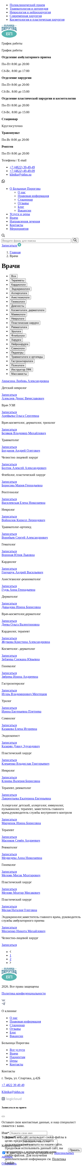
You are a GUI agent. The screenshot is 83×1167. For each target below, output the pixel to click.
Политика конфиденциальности (24, 993)
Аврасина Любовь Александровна (25, 381)
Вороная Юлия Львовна (18, 555)
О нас (22, 192)
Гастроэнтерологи (22, 361)
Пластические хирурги (25, 322)
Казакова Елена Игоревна (19, 729)
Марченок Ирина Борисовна (21, 823)
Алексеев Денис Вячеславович (23, 398)
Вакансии (24, 210)
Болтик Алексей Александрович (24, 468)
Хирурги (16, 339)
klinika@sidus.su (20, 174)
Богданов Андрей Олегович (21, 450)
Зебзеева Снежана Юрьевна (21, 659)
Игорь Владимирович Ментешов (24, 694)
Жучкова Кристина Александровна (26, 642)
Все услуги (17, 1050)
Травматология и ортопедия (29, 8)
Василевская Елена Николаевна (23, 502)
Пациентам (17, 1057)
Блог (21, 207)
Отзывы (23, 203)
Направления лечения (25, 221)
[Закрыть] (3, 1116)
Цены (14, 1060)
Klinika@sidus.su (13, 1092)
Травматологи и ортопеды (27, 356)
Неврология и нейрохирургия (30, 12)
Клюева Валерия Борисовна (21, 781)
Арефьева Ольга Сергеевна (20, 415)
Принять (75, 1150)
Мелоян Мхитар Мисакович (21, 892)
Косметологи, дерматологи (27, 310)
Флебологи (18, 335)
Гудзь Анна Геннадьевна (18, 589)
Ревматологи (19, 327)
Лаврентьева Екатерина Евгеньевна (26, 798)
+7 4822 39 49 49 (13, 1085)
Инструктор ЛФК (21, 369)
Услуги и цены (20, 214)
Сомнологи (18, 348)
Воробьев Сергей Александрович (25, 537)
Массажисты (19, 373)
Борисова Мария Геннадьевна (22, 485)
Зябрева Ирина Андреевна (20, 676)
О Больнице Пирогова (25, 188)
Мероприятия (19, 228)
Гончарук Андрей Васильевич (22, 572)
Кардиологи (18, 284)
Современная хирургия (26, 16)
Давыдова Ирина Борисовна (21, 607)
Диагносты (17, 305)
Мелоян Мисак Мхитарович (21, 875)
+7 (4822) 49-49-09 (22, 171)
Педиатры (17, 352)
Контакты (16, 225)
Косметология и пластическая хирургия (37, 19)
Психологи (17, 365)
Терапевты (17, 280)
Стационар (25, 199)
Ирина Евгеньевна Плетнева (21, 711)
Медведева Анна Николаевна (22, 858)
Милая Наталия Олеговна (19, 910)
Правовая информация (33, 196)
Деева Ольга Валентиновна (20, 624)
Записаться (10, 245)
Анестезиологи (20, 297)
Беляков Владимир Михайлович (24, 433)
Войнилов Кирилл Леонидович (23, 520)
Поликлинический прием (27, 5)
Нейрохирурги (19, 344)
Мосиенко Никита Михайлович (23, 931)
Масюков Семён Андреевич (21, 840)
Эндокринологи (20, 288)
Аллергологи (19, 293)
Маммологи (18, 314)
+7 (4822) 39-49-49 (22, 167)
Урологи (16, 331)
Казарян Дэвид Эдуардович (21, 746)
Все (13, 276)
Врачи (14, 217)
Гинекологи (18, 301)
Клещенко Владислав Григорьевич (25, 763)
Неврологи (17, 318)
